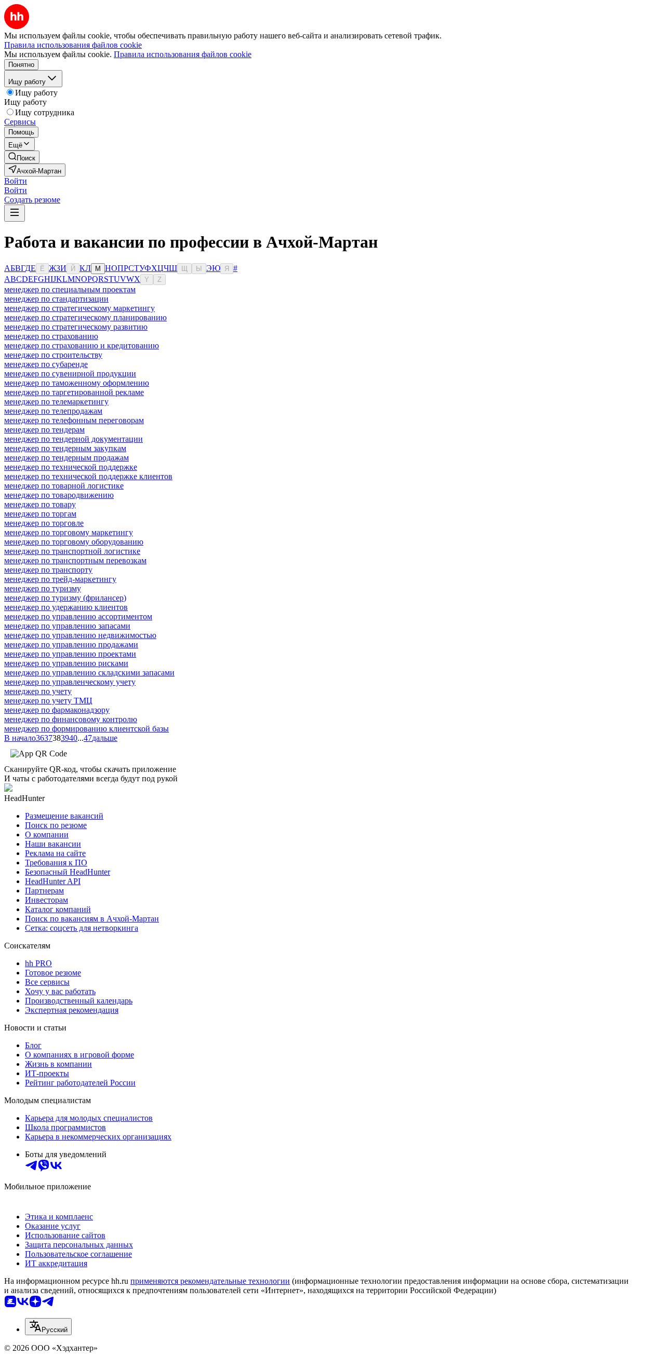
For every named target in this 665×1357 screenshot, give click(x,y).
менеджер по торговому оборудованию (73, 541)
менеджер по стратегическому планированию (85, 317)
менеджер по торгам (40, 513)
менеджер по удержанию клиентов (66, 607)
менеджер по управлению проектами (70, 653)
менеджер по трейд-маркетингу (60, 579)
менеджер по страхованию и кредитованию (81, 345)
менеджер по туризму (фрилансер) (65, 597)
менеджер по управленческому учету (70, 681)
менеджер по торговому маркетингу (68, 532)
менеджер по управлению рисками (66, 663)
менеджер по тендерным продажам (66, 457)
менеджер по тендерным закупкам (65, 448)
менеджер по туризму (42, 588)
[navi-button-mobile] (14, 213)
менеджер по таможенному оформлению (76, 382)
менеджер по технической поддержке (70, 467)
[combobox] (48, 1326)
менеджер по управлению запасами (67, 625)
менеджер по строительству (53, 354)
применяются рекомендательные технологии (210, 1281)
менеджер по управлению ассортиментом (78, 616)
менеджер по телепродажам (53, 410)
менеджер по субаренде (46, 364)
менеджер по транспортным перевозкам (75, 560)
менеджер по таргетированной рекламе (74, 392)
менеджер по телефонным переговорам (74, 420)
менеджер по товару (40, 504)
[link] (21, 157)
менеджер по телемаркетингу (56, 401)
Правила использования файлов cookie (182, 54)
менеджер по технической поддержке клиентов (88, 476)
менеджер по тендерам (44, 429)
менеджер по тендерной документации (73, 439)
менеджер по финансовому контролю (70, 719)
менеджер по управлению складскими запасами (89, 672)
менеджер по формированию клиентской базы (86, 728)
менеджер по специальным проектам (70, 289)
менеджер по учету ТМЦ (48, 700)
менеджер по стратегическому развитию (76, 326)
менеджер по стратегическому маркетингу (79, 308)
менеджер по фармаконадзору (57, 709)
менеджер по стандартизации (56, 298)
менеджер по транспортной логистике (72, 551)
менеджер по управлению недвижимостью (80, 635)
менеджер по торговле (44, 523)
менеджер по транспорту (48, 569)
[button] (15, 181)
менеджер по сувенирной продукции (70, 373)
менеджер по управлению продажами (71, 644)
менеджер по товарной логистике (64, 485)
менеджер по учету (38, 691)
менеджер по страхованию (51, 336)
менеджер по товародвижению (59, 495)
